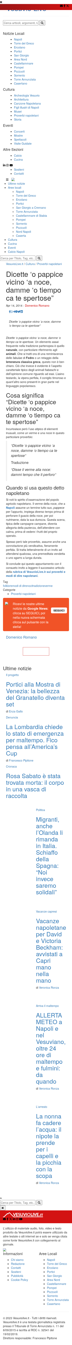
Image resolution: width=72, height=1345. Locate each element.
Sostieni (19, 169)
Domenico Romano (37, 305)
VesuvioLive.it (14, 264)
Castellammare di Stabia (31, 216)
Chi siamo (17, 1260)
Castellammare (56, 1284)
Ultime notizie (16, 183)
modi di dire (19, 586)
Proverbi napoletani (49, 264)
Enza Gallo (16, 711)
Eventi (12, 248)
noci (29, 586)
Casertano (53, 1304)
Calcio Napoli (16, 252)
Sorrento (21, 224)
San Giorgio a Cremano (31, 208)
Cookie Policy (19, 1280)
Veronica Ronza (49, 987)
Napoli (20, 191)
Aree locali (14, 187)
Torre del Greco (26, 195)
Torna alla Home (36, 651)
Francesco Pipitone (21, 760)
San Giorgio (54, 1276)
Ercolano (21, 199)
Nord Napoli (23, 232)
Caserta (21, 236)
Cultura (12, 240)
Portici (20, 203)
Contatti (19, 173)
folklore (7, 586)
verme (49, 586)
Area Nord (53, 1280)
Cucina (12, 244)
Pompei (21, 220)
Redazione (18, 1264)
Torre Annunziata (27, 212)
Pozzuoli (21, 228)
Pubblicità (17, 1276)
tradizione (38, 586)
